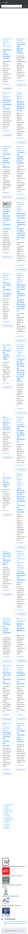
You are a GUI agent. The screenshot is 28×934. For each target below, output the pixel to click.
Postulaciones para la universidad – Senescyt (7, 678)
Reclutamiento (8, 811)
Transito (6, 822)
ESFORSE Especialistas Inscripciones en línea (7, 559)
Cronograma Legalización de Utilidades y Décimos (7, 160)
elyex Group (20, 930)
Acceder (6, 808)
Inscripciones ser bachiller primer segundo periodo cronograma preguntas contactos (7, 218)
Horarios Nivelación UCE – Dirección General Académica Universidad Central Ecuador (21, 501)
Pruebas (6, 813)
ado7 (6, 2)
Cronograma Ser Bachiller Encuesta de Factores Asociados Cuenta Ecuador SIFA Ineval (21, 370)
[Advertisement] (14, 22)
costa (18, 198)
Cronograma (23, 198)
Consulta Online (8, 804)
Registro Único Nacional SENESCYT (21, 628)
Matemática (7, 820)
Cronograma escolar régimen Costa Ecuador (21, 157)
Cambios (6, 826)
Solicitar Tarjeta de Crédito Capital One (15, 921)
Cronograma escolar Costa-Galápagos (7, 629)
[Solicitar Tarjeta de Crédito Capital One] (15, 924)
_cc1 (18, 269)
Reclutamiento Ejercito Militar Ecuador (21, 48)
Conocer (10, 326)
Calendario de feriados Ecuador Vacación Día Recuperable (21, 434)
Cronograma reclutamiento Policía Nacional (21, 736)
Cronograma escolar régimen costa (7, 354)
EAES (10, 257)
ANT (23, 269)
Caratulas (6, 824)
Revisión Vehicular (9, 819)
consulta (5, 88)
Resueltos (7, 806)
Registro (24, 142)
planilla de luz (8, 810)
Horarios (24, 547)
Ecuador (10, 88)
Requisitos (7, 828)
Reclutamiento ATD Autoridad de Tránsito (7, 104)
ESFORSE (11, 594)
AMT (20, 269)
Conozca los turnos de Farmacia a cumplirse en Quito (7, 289)
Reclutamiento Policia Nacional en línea (7, 54)
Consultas (5, 257)
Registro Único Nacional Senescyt (7, 426)
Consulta (5, 135)
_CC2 (4, 197)
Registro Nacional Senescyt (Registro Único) (21, 106)
